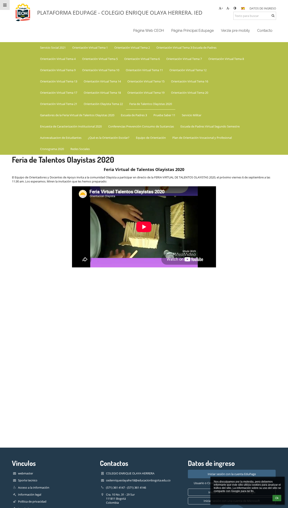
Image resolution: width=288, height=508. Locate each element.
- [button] (229, 8)
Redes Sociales (80, 149)
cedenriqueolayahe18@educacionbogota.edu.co (138, 480)
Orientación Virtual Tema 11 (144, 70)
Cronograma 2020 (52, 149)
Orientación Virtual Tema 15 (145, 81)
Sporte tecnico (27, 480)
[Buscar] (273, 15)
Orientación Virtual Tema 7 (184, 59)
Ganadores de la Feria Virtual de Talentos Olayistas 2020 (77, 115)
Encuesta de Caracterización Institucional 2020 (71, 126)
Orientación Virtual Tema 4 (58, 59)
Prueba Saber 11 (164, 115)
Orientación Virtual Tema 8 (226, 59)
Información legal (29, 494)
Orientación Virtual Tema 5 (100, 59)
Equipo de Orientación (151, 138)
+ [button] (222, 8)
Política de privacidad (32, 501)
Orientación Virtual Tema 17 (58, 93)
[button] (235, 8)
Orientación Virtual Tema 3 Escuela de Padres (186, 48)
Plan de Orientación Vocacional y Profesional (202, 138)
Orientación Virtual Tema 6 (142, 59)
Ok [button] (277, 498)
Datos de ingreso (263, 8)
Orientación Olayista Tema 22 (103, 104)
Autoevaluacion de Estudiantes (60, 138)
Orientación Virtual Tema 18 (102, 93)
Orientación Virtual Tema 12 (188, 70)
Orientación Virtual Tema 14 (102, 81)
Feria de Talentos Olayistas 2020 (150, 104)
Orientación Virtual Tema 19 (145, 93)
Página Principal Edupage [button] (192, 30)
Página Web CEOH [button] (148, 30)
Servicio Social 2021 (53, 48)
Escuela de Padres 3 (134, 115)
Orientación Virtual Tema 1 (90, 48)
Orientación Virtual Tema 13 (58, 81)
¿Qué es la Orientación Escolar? (108, 138)
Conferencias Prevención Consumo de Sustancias (141, 126)
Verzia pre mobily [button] (235, 30)
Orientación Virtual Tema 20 (189, 93)
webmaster (25, 473)
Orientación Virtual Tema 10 (100, 70)
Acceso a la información (33, 487)
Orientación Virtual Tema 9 (58, 70)
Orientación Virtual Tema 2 (132, 48)
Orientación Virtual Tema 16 (189, 81)
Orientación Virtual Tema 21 (58, 104)
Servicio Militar (191, 115)
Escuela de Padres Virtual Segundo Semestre (210, 126)
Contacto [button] (264, 30)
